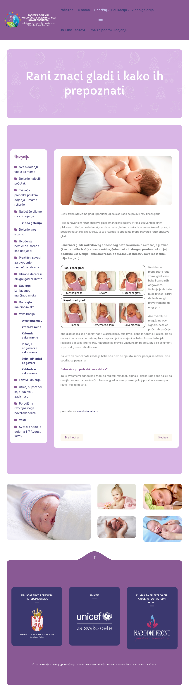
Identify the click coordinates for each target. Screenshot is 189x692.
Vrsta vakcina (31, 327)
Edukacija (119, 10)
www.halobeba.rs (87, 411)
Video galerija (142, 10)
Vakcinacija (27, 314)
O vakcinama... (32, 320)
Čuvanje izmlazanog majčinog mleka (25, 290)
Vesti (22, 420)
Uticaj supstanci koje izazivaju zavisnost (28, 391)
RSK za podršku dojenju (108, 30)
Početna (66, 10)
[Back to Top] (95, 557)
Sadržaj (100, 10)
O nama (84, 10)
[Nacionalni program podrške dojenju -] (30, 20)
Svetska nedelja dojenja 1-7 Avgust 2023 (27, 431)
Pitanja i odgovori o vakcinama (29, 348)
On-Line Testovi (72, 30)
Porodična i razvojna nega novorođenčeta (25, 408)
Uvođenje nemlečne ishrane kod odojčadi (26, 246)
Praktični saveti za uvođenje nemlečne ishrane (27, 262)
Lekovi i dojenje (30, 380)
